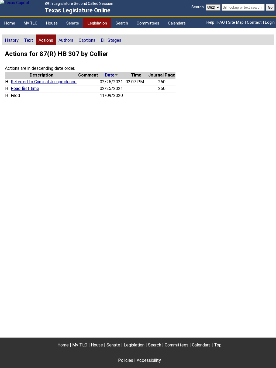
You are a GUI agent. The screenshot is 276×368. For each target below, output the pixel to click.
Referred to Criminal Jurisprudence (44, 81)
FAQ (221, 22)
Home (9, 23)
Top (218, 345)
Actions (46, 40)
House (52, 23)
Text (28, 40)
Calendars (177, 23)
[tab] (11, 39)
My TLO (30, 23)
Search (122, 23)
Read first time (25, 88)
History (12, 40)
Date (110, 75)
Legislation (97, 23)
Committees (148, 23)
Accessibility (149, 360)
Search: (198, 7)
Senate (72, 23)
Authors (65, 40)
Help (210, 22)
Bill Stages (111, 40)
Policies (125, 360)
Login (270, 22)
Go (270, 7)
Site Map (236, 22)
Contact (254, 22)
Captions (87, 40)
